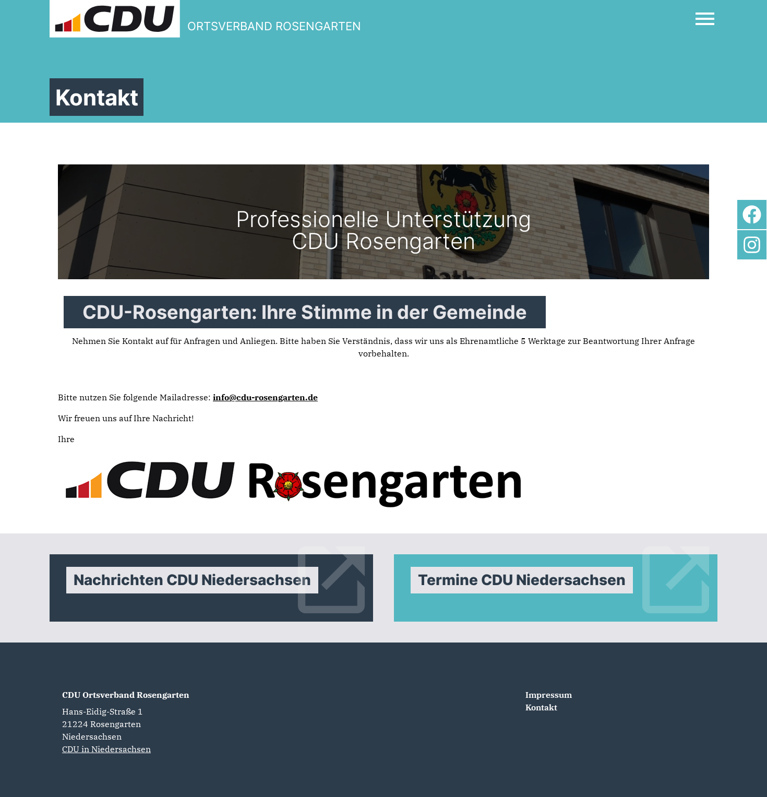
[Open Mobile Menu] (704, 18)
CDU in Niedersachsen (106, 749)
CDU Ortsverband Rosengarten (125, 694)
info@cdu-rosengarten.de (265, 397)
